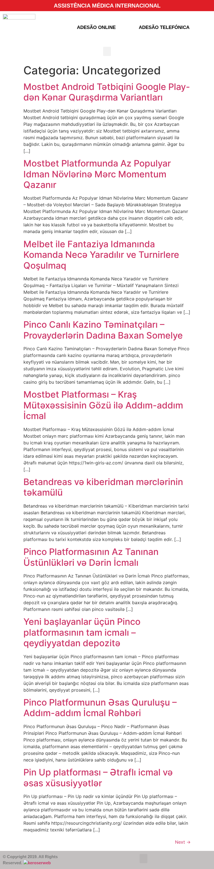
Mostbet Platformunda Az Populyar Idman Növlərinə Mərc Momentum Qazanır (97, 174)
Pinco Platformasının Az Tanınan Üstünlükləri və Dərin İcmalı (91, 557)
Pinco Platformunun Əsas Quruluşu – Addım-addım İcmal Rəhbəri (100, 707)
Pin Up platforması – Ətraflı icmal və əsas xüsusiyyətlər (98, 777)
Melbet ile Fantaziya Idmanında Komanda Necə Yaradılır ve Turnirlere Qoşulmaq (101, 255)
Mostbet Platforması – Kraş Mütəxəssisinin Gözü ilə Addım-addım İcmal (103, 405)
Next (183, 842)
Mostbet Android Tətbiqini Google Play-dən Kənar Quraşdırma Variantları (106, 92)
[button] (107, 51)
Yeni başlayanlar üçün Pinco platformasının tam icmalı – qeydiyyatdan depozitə (81, 632)
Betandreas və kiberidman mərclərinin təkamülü (103, 487)
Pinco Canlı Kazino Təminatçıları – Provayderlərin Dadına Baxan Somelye (103, 330)
